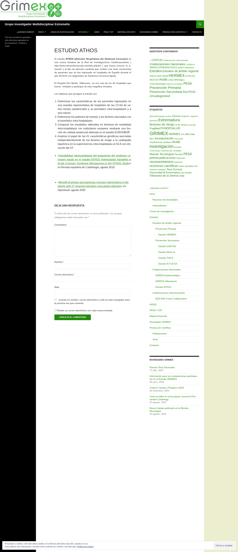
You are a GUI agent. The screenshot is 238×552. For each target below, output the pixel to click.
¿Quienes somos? (25, 32)
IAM (187, 134)
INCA (152, 139)
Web (56, 287)
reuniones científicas (164, 166)
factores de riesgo (162, 124)
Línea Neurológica (158, 84)
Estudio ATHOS (163, 287)
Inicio (41, 32)
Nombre (59, 262)
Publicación (180, 158)
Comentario (60, 224)
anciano (168, 116)
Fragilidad (155, 128)
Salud (181, 166)
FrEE (159, 76)
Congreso (184, 116)
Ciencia (176, 116)
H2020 (96, 32)
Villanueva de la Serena (164, 175)
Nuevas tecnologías (175, 84)
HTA (182, 134)
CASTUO (157, 60)
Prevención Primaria (165, 87)
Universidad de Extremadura (165, 172)
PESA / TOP (108, 32)
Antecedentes (160, 205)
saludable (189, 166)
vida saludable (186, 173)
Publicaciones (160, 333)
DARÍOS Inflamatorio (186, 68)
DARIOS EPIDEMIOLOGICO (163, 67)
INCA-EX (154, 79)
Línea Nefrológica (176, 80)
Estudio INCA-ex (166, 252)
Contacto (197, 32)
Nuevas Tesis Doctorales (162, 367)
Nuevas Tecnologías (162, 154)
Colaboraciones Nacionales (167, 64)
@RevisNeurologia (157, 116)
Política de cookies (85, 547)
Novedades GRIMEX (149, 32)
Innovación (179, 139)
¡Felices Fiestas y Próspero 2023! (167, 387)
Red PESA (189, 92)
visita (181, 175)
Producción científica (174, 32)
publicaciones (167, 157)
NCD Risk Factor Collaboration (171, 298)
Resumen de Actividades (165, 199)
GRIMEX (159, 133)
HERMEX (177, 75)
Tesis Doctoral (174, 169)
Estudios (82, 32)
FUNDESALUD (170, 128)
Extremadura (169, 120)
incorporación (164, 138)
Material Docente (126, 32)
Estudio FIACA (165, 258)
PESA (187, 83)
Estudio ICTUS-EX (167, 263)
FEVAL (178, 125)
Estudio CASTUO (167, 246)
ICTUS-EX (190, 76)
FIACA (153, 76)
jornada (177, 147)
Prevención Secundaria (166, 91)
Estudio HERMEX (167, 234)
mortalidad (177, 151)
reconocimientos (161, 161)
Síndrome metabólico (158, 170)
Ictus (192, 134)
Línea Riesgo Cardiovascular (161, 151)
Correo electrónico (64, 274)
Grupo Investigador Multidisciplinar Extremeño (37, 24)
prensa (154, 157)
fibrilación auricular (188, 125)
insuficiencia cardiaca (160, 142)
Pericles (179, 154)
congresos (194, 116)
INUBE (163, 79)
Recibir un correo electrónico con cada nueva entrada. (85, 310)
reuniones (178, 162)
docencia (154, 120)
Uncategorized (160, 96)
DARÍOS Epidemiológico (167, 275)
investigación (162, 146)
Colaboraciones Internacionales (175, 60)
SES (196, 166)
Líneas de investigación (62, 32)
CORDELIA (190, 64)
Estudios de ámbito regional (180, 71)
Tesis (155, 339)
